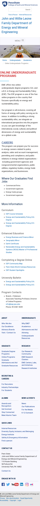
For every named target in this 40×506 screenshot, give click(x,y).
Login (19, 500)
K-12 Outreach (27, 413)
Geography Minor (13, 240)
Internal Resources (25, 15)
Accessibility (4, 500)
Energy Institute (8, 434)
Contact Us (6, 471)
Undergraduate (15, 60)
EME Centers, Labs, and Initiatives (29, 363)
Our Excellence (7, 326)
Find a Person (13, 15)
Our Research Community (27, 352)
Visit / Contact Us (9, 333)
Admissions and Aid (29, 329)
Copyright (13, 500)
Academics (27, 60)
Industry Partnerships (10, 387)
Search (27, 9)
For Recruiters (7, 384)
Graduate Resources (10, 366)
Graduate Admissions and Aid (9, 361)
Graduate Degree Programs (8, 352)
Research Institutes (29, 368)
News (24, 403)
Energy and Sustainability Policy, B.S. (20, 285)
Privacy (2, 498)
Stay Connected (8, 412)
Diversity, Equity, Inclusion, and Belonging (18, 431)
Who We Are (6, 323)
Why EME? (26, 323)
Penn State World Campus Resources (20, 267)
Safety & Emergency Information (15, 437)
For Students (7, 390)
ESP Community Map (14, 263)
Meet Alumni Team (9, 415)
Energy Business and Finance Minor (20, 237)
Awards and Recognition (6, 404)
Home (4, 60)
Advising (25, 333)
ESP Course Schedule (14, 214)
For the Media (27, 410)
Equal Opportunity (26, 498)
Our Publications (28, 406)
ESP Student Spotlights (15, 270)
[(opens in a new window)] (3, 484)
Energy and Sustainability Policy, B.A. (20, 281)
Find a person (7, 441)
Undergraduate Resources (28, 337)
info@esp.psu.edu (13, 304)
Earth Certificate (12, 244)
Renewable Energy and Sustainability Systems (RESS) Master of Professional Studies (21, 249)
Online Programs (8, 357)
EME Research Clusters (27, 358)
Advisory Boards (8, 329)
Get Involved (6, 409)
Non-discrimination (12, 498)
